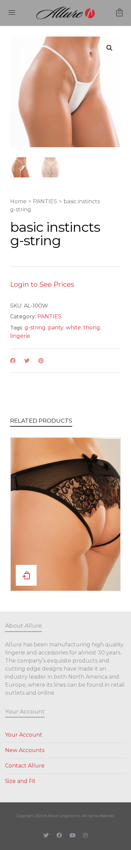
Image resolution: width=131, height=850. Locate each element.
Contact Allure (25, 765)
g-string (35, 327)
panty (55, 327)
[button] (109, 48)
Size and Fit (20, 781)
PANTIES (45, 201)
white (73, 327)
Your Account (23, 735)
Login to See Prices (42, 284)
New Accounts (24, 750)
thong (91, 327)
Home (18, 201)
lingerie (20, 336)
